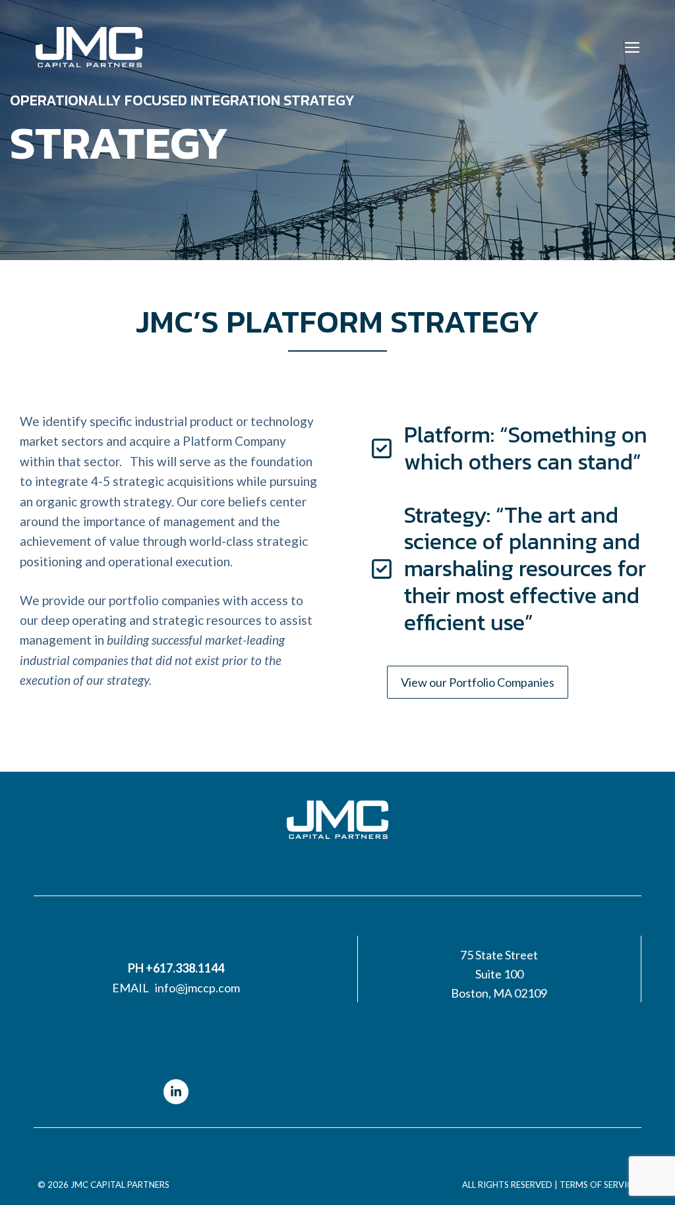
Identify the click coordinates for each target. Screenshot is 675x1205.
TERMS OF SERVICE (598, 1184)
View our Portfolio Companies (477, 682)
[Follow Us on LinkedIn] (176, 1091)
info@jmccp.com (197, 988)
